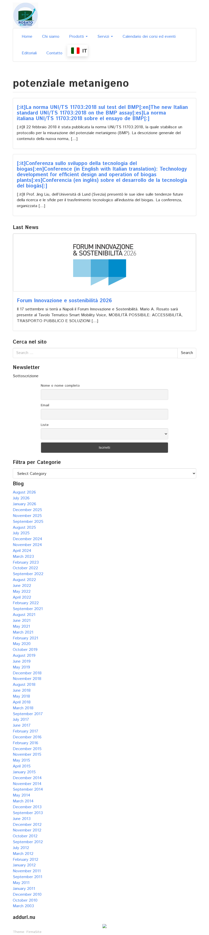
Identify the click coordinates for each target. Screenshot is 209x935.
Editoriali (29, 53)
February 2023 (26, 562)
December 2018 (27, 673)
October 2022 (25, 568)
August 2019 (24, 656)
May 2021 (21, 626)
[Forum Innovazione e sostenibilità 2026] (104, 263)
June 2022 (22, 586)
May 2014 (21, 795)
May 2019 (21, 667)
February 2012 (25, 860)
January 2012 (24, 865)
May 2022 (22, 592)
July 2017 (21, 720)
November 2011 (27, 871)
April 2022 (22, 597)
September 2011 (27, 877)
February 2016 (25, 743)
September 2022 (28, 574)
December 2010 (27, 895)
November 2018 (27, 679)
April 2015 (22, 766)
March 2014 (23, 801)
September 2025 (28, 522)
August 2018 (24, 685)
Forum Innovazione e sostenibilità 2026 (64, 301)
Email (45, 405)
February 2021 (25, 638)
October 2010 (25, 900)
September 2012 (28, 842)
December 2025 (27, 510)
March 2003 (23, 906)
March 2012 (23, 854)
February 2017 (25, 731)
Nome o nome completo (60, 385)
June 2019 (22, 661)
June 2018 (22, 690)
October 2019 (25, 650)
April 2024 (22, 551)
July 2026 (21, 498)
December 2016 (27, 737)
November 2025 (27, 516)
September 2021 (28, 609)
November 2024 (27, 545)
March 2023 (23, 557)
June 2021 (22, 621)
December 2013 (27, 807)
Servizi (103, 37)
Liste (45, 424)
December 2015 (27, 749)
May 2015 (21, 760)
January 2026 (24, 504)
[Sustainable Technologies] (25, 15)
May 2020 (22, 644)
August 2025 (24, 527)
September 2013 (28, 813)
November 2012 (27, 830)
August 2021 (24, 615)
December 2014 (27, 778)
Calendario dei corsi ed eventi (149, 37)
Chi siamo (50, 37)
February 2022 (26, 603)
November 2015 (27, 754)
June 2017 (22, 725)
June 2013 (22, 819)
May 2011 (21, 883)
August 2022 (24, 580)
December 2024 (27, 539)
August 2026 (24, 492)
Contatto (54, 53)
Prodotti (77, 37)
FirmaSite (34, 931)
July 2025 (21, 533)
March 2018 (23, 708)
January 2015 (24, 772)
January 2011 (24, 889)
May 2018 (21, 696)
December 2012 (27, 825)
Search (187, 353)
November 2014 (27, 784)
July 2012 (21, 848)
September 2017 (28, 714)
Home (27, 37)
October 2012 (25, 836)
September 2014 (28, 789)
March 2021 (23, 632)
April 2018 (22, 702)
